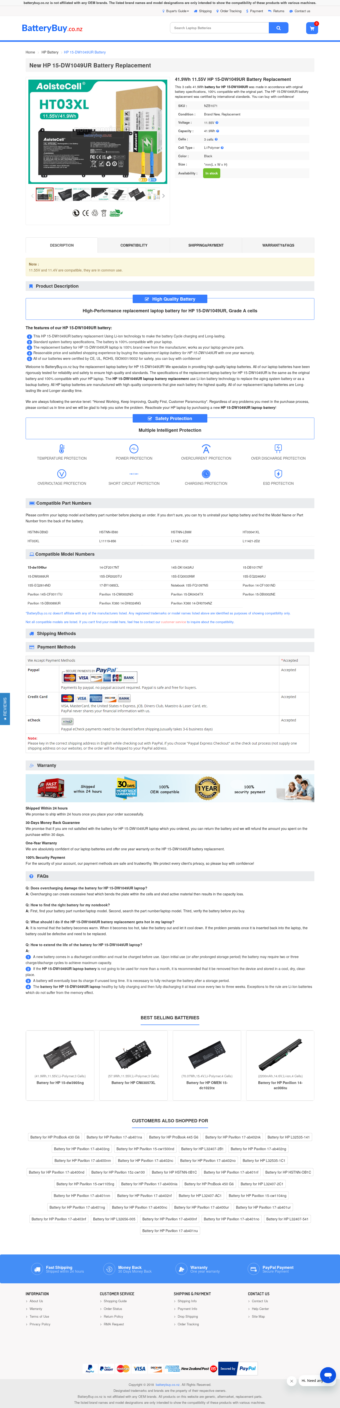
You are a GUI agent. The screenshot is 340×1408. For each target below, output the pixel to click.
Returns (278, 10)
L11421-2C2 (179, 541)
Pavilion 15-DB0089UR (44, 603)
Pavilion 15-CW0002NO (116, 594)
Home (30, 52)
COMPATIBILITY (133, 245)
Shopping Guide (115, 1301)
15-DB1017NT (253, 567)
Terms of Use (39, 1316)
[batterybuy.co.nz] (59, 31)
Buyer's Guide (176, 10)
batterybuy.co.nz (168, 1384)
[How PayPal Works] (238, 1368)
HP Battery (50, 52)
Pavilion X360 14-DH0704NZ (191, 603)
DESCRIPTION (62, 245)
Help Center (260, 1308)
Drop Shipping (187, 1316)
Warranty (35, 1308)
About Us (36, 1301)
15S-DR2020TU (110, 576)
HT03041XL (251, 532)
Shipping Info (187, 1301)
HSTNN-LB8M (181, 532)
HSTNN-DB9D (38, 532)
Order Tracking (230, 10)
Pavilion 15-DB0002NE (259, 594)
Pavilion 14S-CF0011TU (45, 594)
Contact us (302, 10)
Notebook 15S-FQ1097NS (189, 585)
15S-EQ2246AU (254, 576)
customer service (173, 621)
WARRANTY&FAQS (278, 245)
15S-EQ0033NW (183, 576)
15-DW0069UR (38, 576)
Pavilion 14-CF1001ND (259, 585)
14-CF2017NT (109, 567)
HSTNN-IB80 (108, 532)
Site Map (258, 1316)
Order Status (112, 1308)
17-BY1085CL (109, 585)
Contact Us (259, 1301)
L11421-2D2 (251, 541)
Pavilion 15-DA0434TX (187, 594)
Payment (256, 10)
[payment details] (167, 753)
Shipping (205, 10)
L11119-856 (107, 541)
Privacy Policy (40, 1324)
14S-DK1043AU (182, 567)
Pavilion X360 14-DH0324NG (120, 603)
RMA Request (113, 1324)
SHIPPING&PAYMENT (206, 245)
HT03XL (33, 541)
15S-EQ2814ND (39, 585)
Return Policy (113, 1316)
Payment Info (187, 1308)
